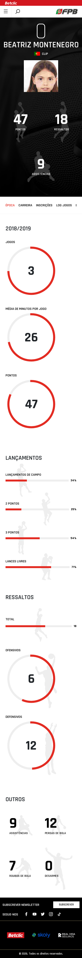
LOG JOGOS (64, 205)
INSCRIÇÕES (44, 205)
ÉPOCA (10, 205)
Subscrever (66, 904)
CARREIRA (25, 205)
